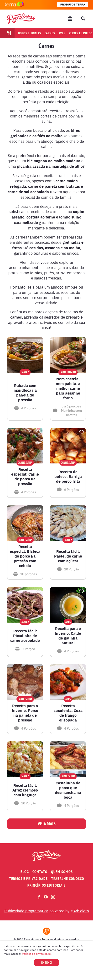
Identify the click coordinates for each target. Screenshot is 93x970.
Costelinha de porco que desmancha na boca (68, 790)
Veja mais (47, 824)
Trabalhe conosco (67, 878)
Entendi (46, 962)
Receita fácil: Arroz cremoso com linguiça (25, 790)
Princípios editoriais (46, 885)
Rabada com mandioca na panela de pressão (25, 392)
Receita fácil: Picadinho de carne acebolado (25, 636)
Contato (39, 871)
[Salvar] (38, 342)
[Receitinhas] (21, 18)
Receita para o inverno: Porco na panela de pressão (25, 712)
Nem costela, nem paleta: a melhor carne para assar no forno (68, 388)
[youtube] (46, 896)
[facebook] (39, 897)
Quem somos (62, 871)
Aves (62, 33)
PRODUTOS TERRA (72, 4)
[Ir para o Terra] (14, 4)
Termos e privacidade (28, 878)
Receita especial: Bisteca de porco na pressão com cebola (25, 556)
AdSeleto (81, 910)
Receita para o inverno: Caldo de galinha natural (68, 635)
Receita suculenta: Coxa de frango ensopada (68, 712)
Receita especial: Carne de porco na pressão (25, 476)
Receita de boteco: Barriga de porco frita (68, 476)
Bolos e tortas (29, 33)
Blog (25, 871)
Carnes (50, 33)
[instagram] (53, 897)
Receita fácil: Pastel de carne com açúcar (68, 556)
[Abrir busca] (83, 18)
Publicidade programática (26, 910)
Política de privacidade (36, 953)
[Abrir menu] (70, 18)
